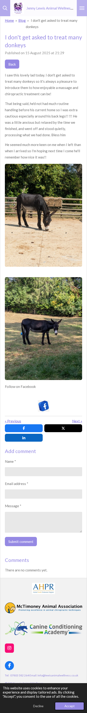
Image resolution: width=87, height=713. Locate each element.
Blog (22, 20)
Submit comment (20, 541)
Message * (13, 506)
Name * (10, 461)
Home (9, 20)
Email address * (16, 484)
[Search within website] (5, 8)
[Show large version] (43, 215)
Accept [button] (69, 706)
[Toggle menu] (82, 8)
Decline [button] (38, 706)
